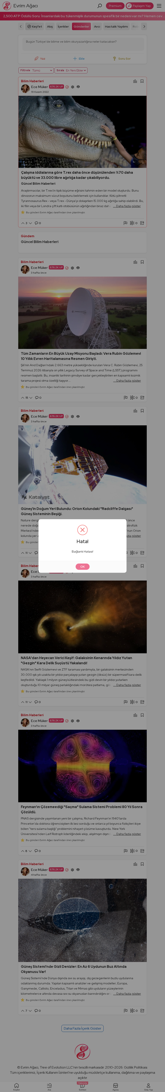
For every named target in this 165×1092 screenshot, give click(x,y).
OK (82, 566)
